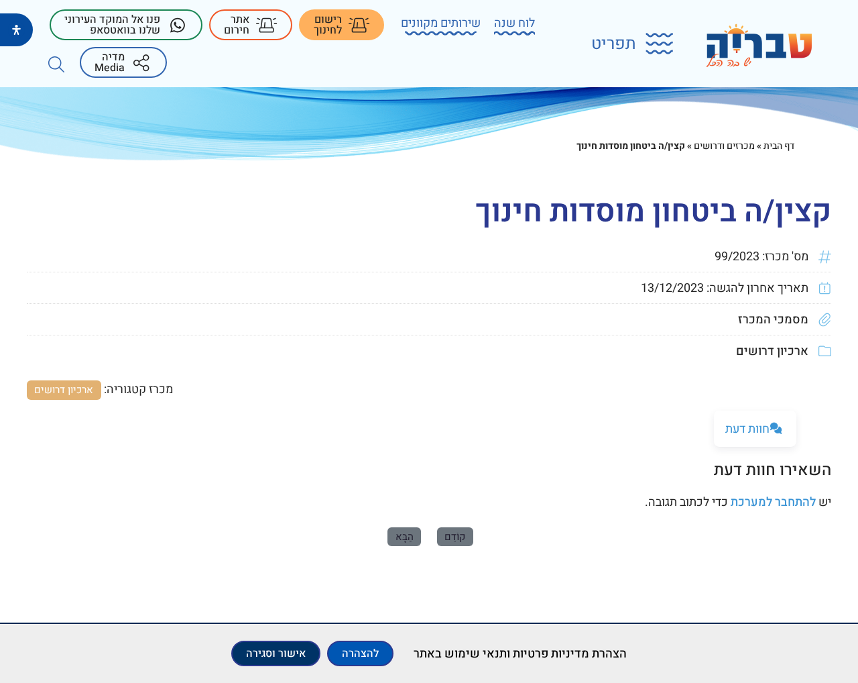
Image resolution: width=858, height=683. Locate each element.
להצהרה (360, 653)
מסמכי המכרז (773, 320)
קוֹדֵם (454, 536)
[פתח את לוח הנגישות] (16, 29)
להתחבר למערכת (773, 502)
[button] (624, 44)
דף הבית (778, 146)
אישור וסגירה (276, 653)
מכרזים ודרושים (724, 146)
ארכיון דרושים (772, 351)
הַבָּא (404, 536)
